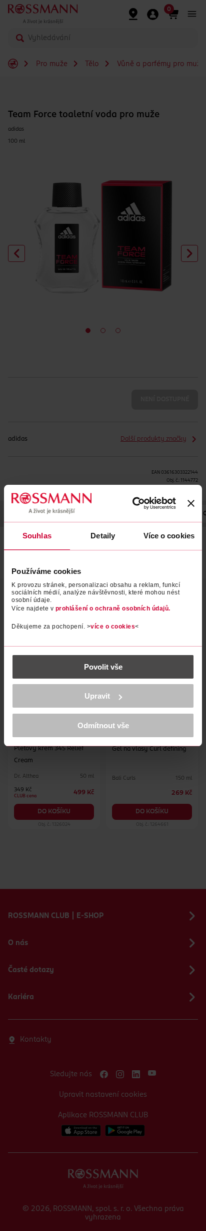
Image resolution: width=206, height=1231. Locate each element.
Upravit (97, 696)
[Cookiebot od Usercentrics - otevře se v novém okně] (134, 503)
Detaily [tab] (102, 535)
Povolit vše (103, 667)
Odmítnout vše (103, 725)
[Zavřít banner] (191, 503)
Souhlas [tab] (37, 535)
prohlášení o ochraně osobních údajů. (113, 608)
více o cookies (112, 626)
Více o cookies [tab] (169, 535)
